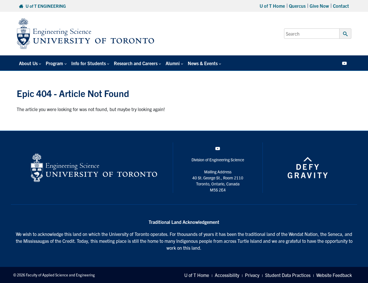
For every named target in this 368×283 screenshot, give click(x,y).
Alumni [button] (173, 63)
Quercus (297, 6)
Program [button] (54, 63)
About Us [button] (28, 63)
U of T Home (272, 6)
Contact (341, 6)
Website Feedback (334, 275)
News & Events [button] (203, 63)
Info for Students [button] (88, 63)
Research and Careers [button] (136, 63)
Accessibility (227, 275)
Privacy (252, 275)
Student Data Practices (287, 275)
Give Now (319, 6)
